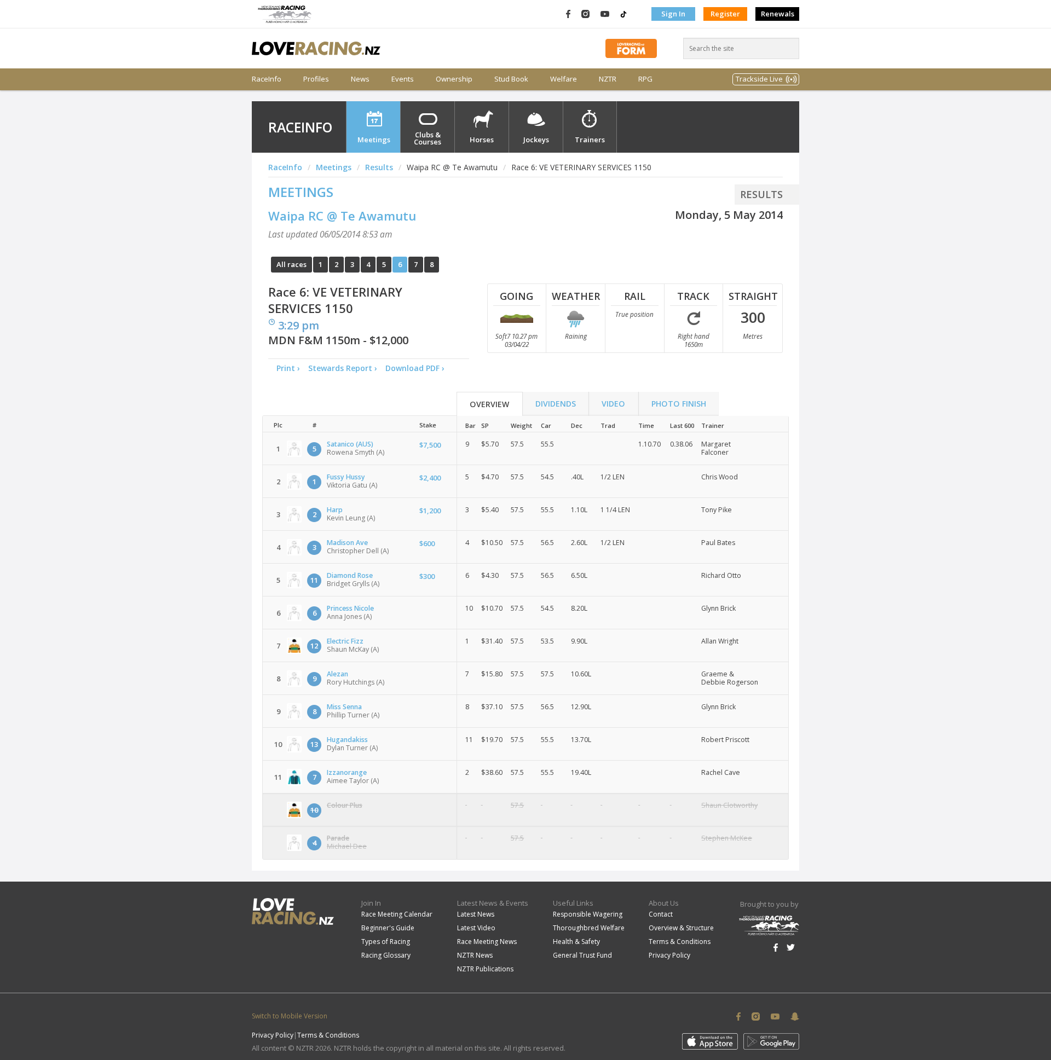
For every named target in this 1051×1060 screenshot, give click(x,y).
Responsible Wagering (587, 914)
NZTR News (475, 955)
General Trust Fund (582, 955)
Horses (482, 139)
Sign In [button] (673, 14)
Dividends (555, 403)
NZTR (607, 79)
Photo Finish (678, 403)
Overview (489, 404)
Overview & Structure (681, 927)
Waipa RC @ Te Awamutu (342, 215)
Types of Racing (385, 941)
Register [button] (725, 14)
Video (613, 403)
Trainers (590, 139)
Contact (661, 914)
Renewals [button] (777, 14)
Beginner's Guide (387, 927)
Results (379, 167)
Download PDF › (417, 368)
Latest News (475, 914)
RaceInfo (266, 79)
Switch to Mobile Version (289, 1016)
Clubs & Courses (427, 138)
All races (291, 264)
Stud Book (511, 79)
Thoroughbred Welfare (589, 927)
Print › (288, 368)
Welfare (563, 79)
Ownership (454, 79)
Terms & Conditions (680, 941)
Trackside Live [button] (759, 79)
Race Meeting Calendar (396, 914)
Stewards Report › (342, 368)
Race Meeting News (487, 941)
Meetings (373, 139)
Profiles (316, 79)
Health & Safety (576, 941)
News (360, 79)
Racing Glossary (386, 955)
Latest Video (476, 927)
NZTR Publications (485, 969)
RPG (645, 79)
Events (402, 79)
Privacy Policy (669, 955)
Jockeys (536, 139)
